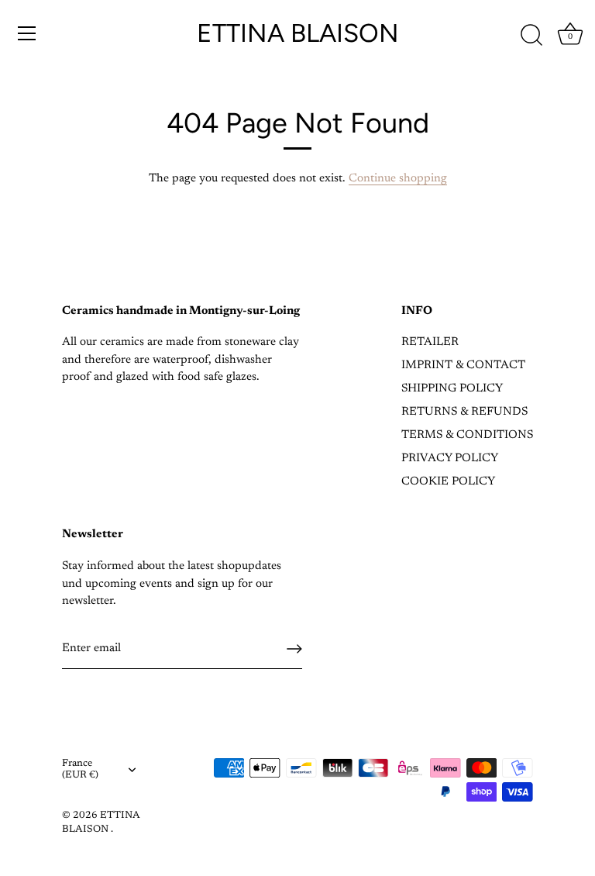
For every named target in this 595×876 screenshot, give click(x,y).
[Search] (531, 36)
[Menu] (27, 33)
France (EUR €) (80, 770)
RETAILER (430, 342)
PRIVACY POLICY (449, 458)
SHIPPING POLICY (452, 389)
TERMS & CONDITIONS (467, 435)
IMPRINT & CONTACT (463, 365)
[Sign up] (294, 649)
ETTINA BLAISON (298, 33)
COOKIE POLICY (448, 482)
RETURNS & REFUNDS (464, 412)
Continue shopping (398, 179)
